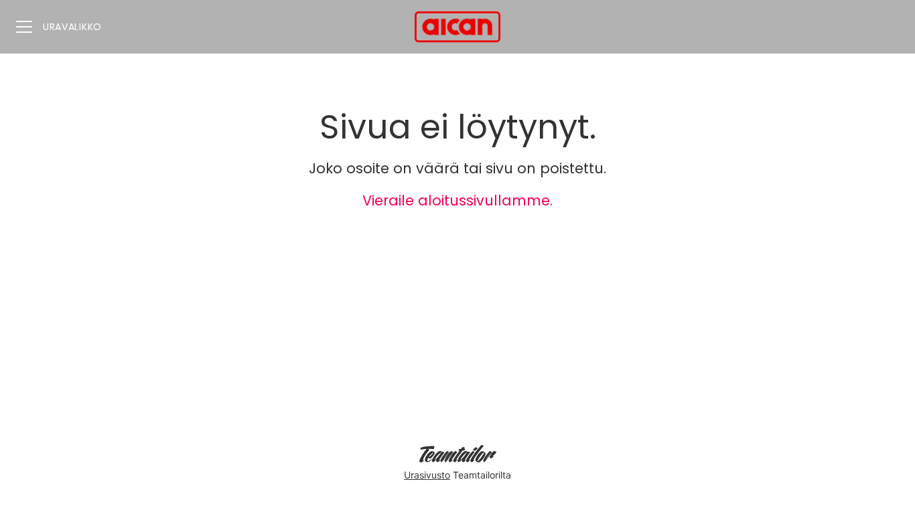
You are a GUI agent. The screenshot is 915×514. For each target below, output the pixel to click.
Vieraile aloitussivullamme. (457, 200)
